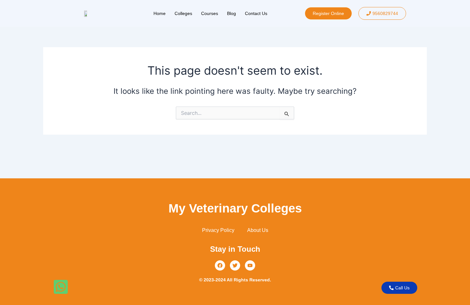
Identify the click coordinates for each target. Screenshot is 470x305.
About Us (257, 230)
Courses (209, 13)
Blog (231, 13)
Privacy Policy (218, 230)
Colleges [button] (183, 13)
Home (159, 13)
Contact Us (256, 13)
